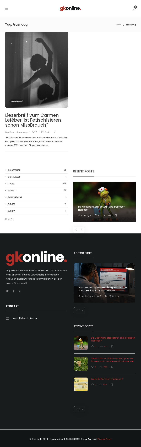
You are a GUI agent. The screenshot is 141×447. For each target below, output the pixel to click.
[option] (104, 202)
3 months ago (86, 296)
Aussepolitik (37, 170)
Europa (37, 204)
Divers (37, 183)
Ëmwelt (37, 190)
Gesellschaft (17, 101)
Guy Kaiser (10, 132)
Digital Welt (37, 176)
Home (118, 24)
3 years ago (22, 132)
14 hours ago (84, 215)
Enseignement (37, 197)
